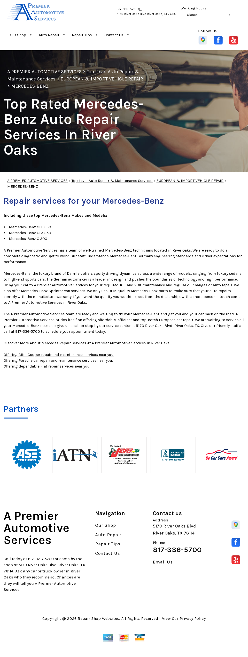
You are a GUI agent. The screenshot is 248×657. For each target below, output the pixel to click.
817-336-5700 (127, 9)
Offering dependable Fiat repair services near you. (47, 366)
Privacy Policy (193, 618)
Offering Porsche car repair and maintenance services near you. (58, 360)
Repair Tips (82, 35)
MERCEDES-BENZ (30, 86)
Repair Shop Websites (98, 618)
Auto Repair (49, 35)
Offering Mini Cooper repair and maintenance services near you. (59, 354)
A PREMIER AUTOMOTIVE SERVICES (44, 71)
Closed (192, 15)
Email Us (163, 562)
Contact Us (113, 35)
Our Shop (18, 35)
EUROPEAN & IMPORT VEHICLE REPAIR (102, 79)
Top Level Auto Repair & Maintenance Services (112, 180)
